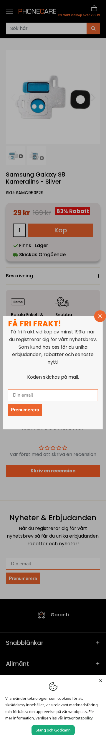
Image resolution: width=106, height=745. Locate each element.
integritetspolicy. (78, 718)
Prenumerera (25, 410)
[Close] (101, 680)
